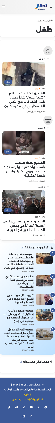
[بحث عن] (51, 7)
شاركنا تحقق (17, 399)
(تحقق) (27, 394)
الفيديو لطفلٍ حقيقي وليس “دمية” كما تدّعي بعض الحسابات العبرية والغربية (24, 226)
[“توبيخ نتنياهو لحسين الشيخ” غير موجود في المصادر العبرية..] (44, 299)
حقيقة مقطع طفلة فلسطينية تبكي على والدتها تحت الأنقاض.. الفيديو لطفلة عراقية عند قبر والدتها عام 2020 (19, 261)
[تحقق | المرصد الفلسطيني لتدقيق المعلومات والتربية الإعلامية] (41, 6)
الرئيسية (46, 20)
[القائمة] (3, 7)
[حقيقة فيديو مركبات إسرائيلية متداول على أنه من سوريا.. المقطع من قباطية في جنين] (44, 315)
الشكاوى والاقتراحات (34, 399)
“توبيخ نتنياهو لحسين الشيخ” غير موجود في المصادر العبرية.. (20, 299)
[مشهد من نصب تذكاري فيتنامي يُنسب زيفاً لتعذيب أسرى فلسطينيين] (44, 280)
